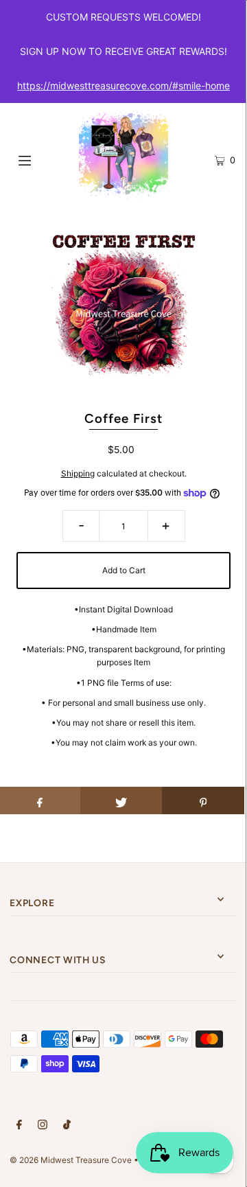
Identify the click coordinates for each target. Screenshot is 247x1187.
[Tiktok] (67, 1126)
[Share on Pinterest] (203, 800)
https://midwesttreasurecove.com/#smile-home (123, 85)
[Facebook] (19, 1126)
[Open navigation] (39, 159)
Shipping (78, 473)
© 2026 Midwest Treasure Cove (72, 1160)
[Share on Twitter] (121, 800)
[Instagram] (42, 1126)
